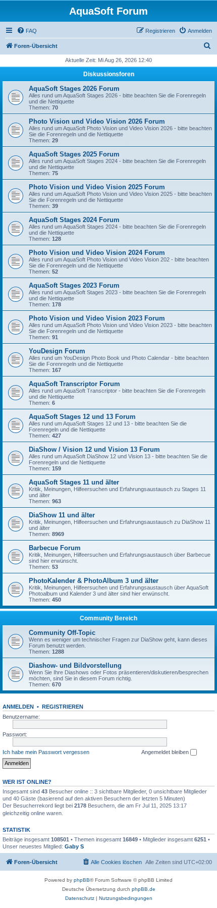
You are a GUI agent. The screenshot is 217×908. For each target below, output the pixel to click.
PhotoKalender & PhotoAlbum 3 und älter (93, 580)
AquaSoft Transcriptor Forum (74, 384)
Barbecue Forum (55, 548)
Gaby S (74, 846)
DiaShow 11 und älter (62, 515)
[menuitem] (27, 31)
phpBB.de (143, 889)
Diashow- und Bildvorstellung (75, 665)
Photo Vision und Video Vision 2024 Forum (97, 252)
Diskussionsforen (108, 74)
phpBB (82, 880)
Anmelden (18, 707)
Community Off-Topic (62, 632)
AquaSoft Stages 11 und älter (74, 482)
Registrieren (62, 707)
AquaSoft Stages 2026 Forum (74, 88)
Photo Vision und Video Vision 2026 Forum (97, 121)
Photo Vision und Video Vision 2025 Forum (97, 187)
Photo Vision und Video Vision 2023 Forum (97, 318)
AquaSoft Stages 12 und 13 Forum (82, 416)
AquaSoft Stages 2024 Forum (74, 220)
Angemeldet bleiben (165, 752)
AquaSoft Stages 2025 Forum (74, 154)
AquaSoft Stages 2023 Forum (74, 285)
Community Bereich (108, 618)
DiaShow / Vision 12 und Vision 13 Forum (94, 449)
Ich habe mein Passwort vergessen (46, 752)
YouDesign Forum (57, 351)
